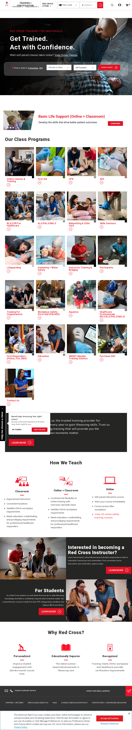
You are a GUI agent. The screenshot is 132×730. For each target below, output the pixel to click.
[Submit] (129, 691)
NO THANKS (16, 430)
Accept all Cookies (110, 718)
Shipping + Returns (14, 703)
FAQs (55, 703)
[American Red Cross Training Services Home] (7, 4)
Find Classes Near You (38, 703)
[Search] (112, 6)
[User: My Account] (119, 6)
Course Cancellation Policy (74, 703)
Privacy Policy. (21, 727)
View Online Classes (66, 55)
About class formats (84, 72)
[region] (66, 720)
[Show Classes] (100, 5)
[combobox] (68, 5)
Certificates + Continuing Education (109, 703)
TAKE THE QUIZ (39, 430)
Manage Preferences (110, 723)
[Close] (129, 713)
